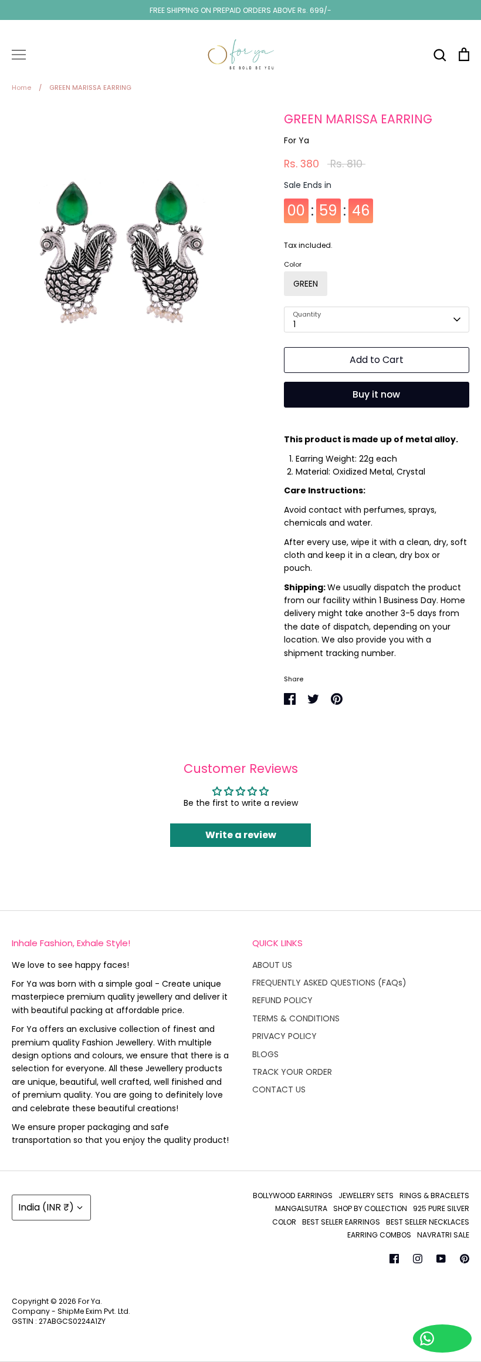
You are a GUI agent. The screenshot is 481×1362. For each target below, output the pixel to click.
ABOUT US (272, 965)
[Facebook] (394, 1258)
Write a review (240, 835)
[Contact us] (442, 1338)
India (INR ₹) (46, 1207)
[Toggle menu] (19, 54)
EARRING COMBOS (379, 1235)
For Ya (296, 140)
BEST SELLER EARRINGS (341, 1222)
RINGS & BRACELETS (434, 1195)
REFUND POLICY (282, 1000)
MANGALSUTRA (301, 1208)
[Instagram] (417, 1258)
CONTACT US (279, 1089)
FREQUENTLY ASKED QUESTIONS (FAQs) (329, 982)
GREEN (305, 284)
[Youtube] (441, 1258)
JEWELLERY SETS (366, 1195)
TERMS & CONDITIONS (296, 1018)
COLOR (284, 1222)
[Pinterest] (464, 1258)
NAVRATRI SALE (443, 1235)
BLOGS (265, 1054)
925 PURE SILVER (441, 1208)
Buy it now (376, 394)
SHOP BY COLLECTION (370, 1208)
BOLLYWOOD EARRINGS (293, 1195)
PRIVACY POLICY (284, 1036)
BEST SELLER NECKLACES (427, 1222)
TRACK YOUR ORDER (292, 1072)
